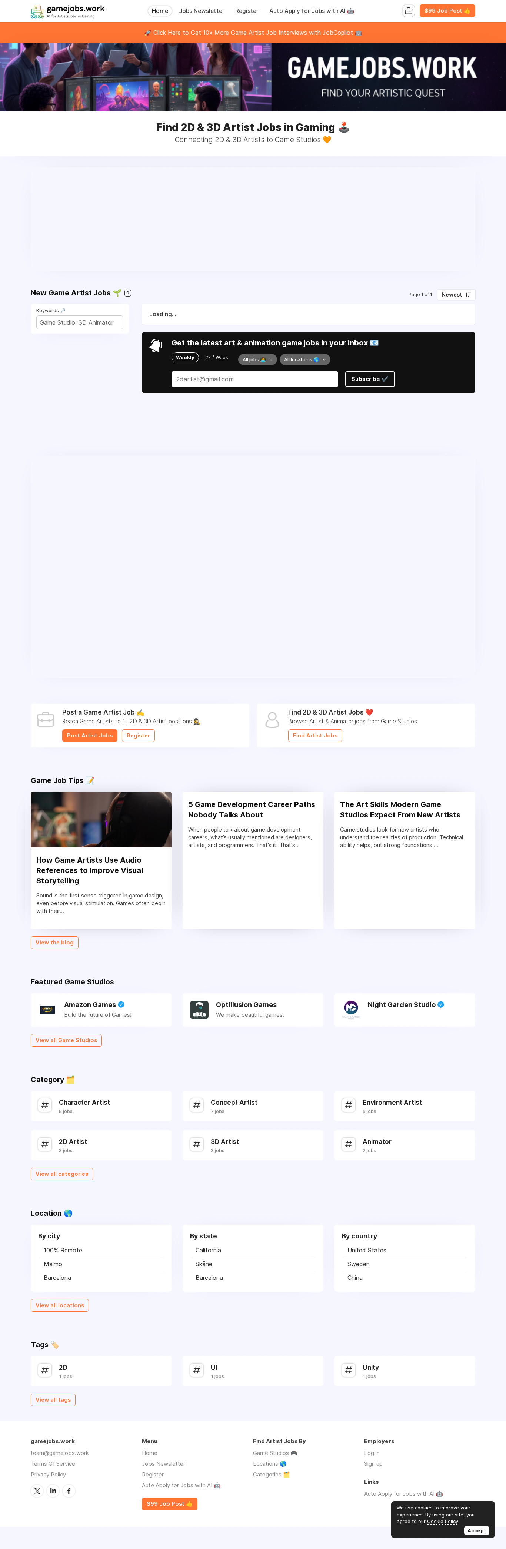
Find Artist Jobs (315, 735)
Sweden (358, 1264)
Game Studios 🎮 (275, 1452)
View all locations (60, 1305)
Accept (476, 1530)
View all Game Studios (66, 1040)
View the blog (55, 942)
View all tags (53, 1399)
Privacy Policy (48, 1474)
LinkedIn (53, 1491)
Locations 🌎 (270, 1463)
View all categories (62, 1174)
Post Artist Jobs (90, 735)
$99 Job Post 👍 (447, 10)
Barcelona (57, 1277)
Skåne (204, 1264)
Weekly (185, 357)
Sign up (373, 1463)
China (355, 1277)
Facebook (69, 1491)
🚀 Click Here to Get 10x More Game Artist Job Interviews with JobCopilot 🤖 (253, 32)
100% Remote (63, 1250)
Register (247, 10)
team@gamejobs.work (60, 1452)
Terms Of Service (53, 1463)
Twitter (37, 1491)
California (208, 1250)
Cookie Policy (442, 1521)
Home (160, 10)
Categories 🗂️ (271, 1474)
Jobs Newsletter (201, 10)
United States (366, 1250)
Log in (372, 1452)
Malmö (53, 1264)
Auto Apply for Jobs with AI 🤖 (311, 10)
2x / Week (216, 357)
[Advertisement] (253, 219)
